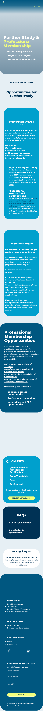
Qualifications (13, 625)
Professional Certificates (18, 628)
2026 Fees (12, 606)
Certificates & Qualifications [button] (16, 531)
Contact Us (12, 644)
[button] (39, 6)
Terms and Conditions (14, 706)
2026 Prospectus (15, 604)
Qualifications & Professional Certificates (19, 469)
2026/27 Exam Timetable (18, 609)
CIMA (7, 285)
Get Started (16, 484)
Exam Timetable (19, 476)
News (9, 642)
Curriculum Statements (17, 611)
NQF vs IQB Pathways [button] (20, 522)
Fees (12, 480)
